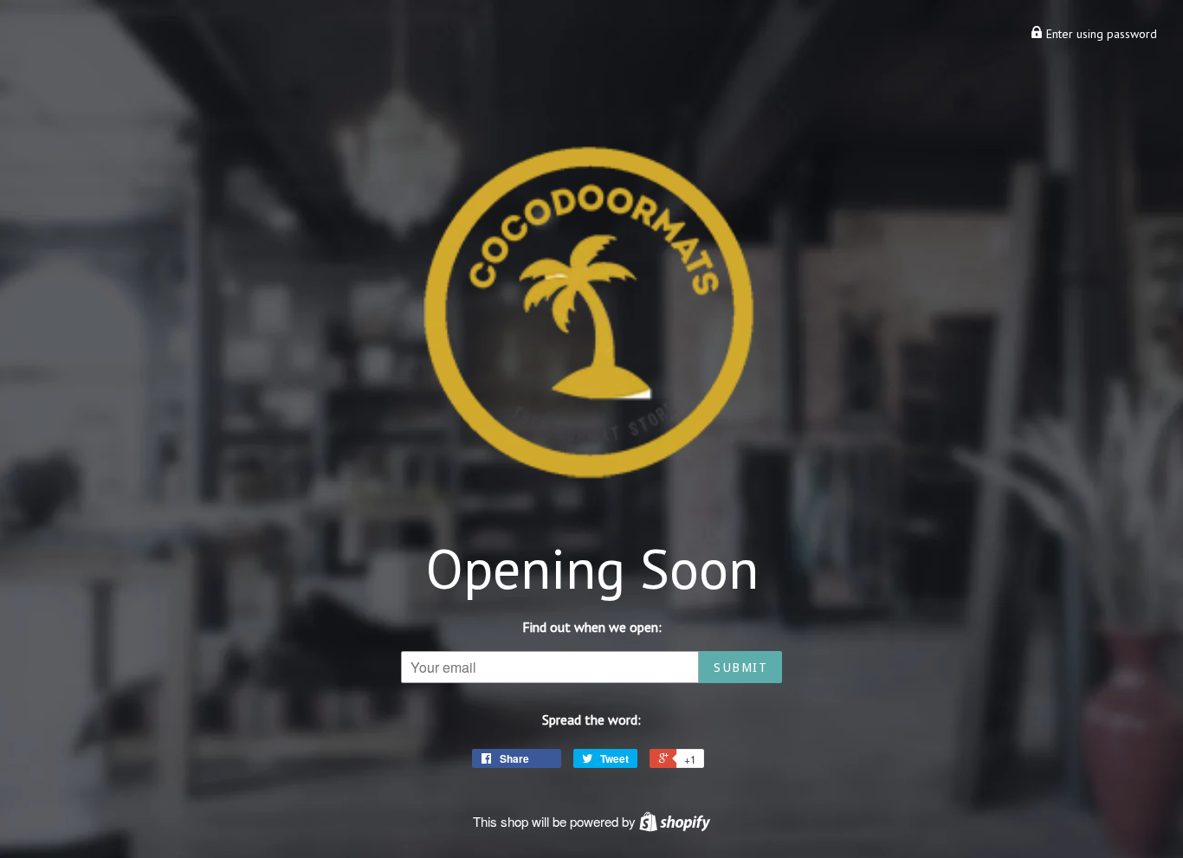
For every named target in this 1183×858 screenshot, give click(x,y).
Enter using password (1100, 34)
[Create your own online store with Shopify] (674, 821)
